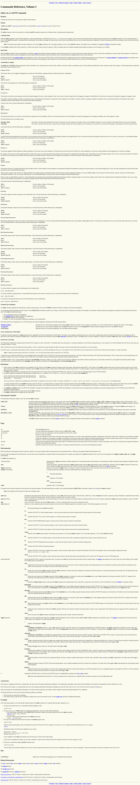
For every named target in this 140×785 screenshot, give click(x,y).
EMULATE (9, 713)
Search (88, 2)
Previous (52, 2)
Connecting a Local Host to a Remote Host (12, 777)
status (6, 726)
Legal (84, 2)
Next (56, 2)
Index (71, 2)
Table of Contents (64, 2)
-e (13, 718)
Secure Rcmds (4, 780)
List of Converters (62, 414)
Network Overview (6, 774)
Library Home (78, 2)
